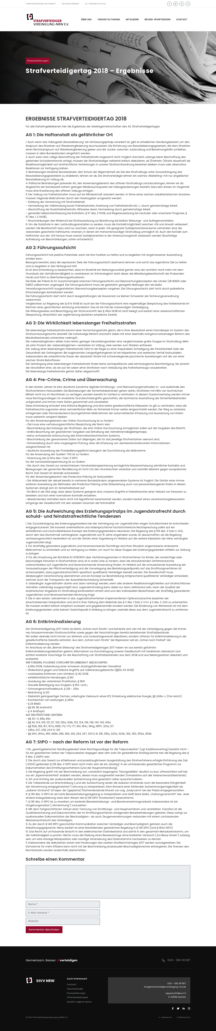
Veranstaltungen (109, 19)
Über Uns (86, 19)
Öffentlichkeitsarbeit (77, 997)
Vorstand (71, 984)
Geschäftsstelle (75, 988)
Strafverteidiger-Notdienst (41, 3)
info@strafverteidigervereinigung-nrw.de (165, 986)
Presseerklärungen (38, 60)
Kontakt (181, 19)
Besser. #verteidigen (157, 19)
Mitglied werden (70, 3)
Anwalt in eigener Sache (79, 1001)
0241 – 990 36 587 (179, 960)
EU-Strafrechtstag (95, 3)
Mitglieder (132, 19)
